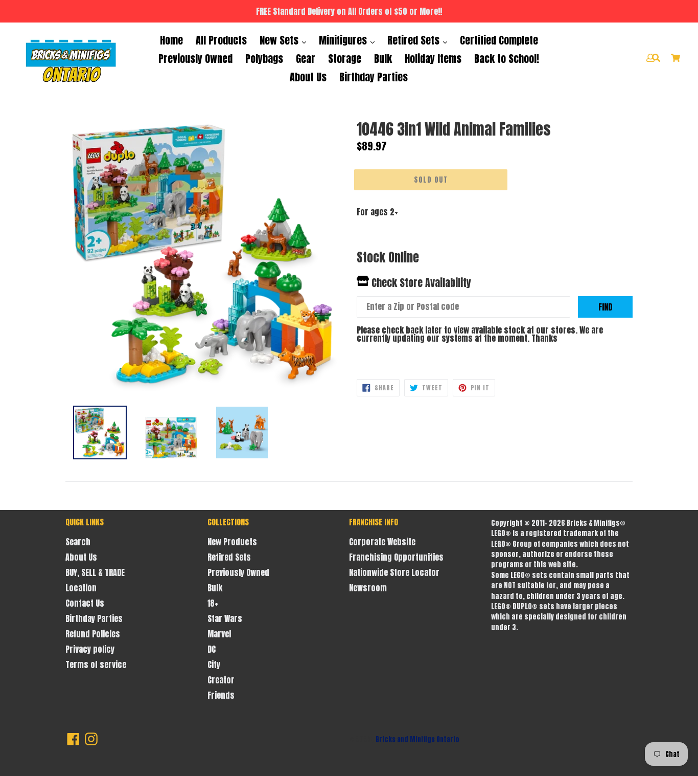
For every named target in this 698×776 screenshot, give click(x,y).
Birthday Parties (373, 77)
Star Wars (224, 618)
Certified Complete (499, 40)
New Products (232, 542)
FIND (605, 307)
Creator (221, 680)
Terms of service (95, 664)
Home (171, 40)
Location (81, 588)
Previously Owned (195, 58)
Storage (344, 58)
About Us (308, 77)
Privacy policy (89, 649)
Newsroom (368, 588)
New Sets (280, 40)
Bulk (383, 58)
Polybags (264, 58)
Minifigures (344, 40)
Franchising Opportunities (396, 557)
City (213, 664)
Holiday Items (433, 58)
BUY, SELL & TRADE (95, 572)
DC (211, 649)
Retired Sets (414, 40)
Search (77, 542)
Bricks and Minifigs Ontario (417, 739)
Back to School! (506, 58)
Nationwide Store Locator (394, 572)
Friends (221, 695)
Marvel (219, 634)
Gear (305, 58)
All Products (221, 40)
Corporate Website (382, 542)
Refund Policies (92, 634)
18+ (212, 603)
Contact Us (84, 603)
